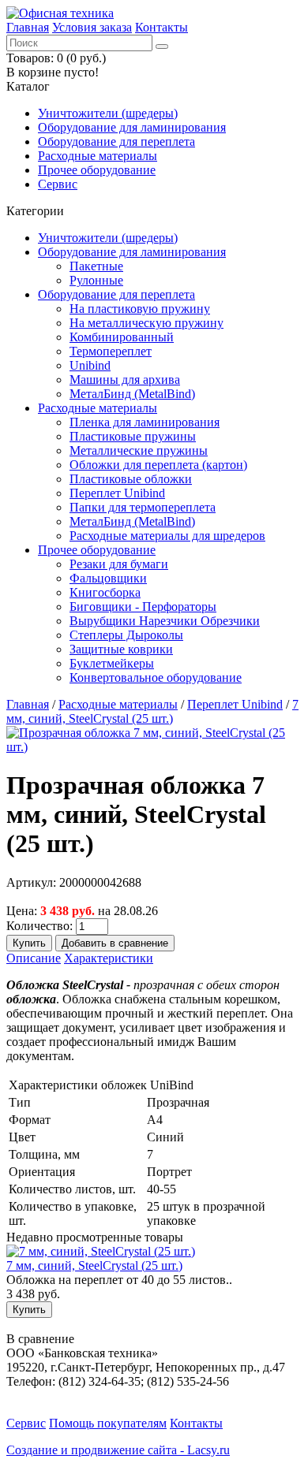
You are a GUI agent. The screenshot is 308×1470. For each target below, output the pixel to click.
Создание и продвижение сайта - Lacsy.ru (118, 1450)
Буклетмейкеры (111, 663)
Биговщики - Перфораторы (142, 606)
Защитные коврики (121, 649)
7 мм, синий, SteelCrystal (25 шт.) (152, 711)
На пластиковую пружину (139, 308)
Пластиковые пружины (132, 436)
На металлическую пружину (146, 322)
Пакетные (96, 266)
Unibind (90, 365)
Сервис (57, 184)
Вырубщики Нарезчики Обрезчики (164, 620)
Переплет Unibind (117, 493)
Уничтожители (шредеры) (108, 113)
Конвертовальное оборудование (155, 677)
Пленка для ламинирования (144, 422)
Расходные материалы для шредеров (167, 535)
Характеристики (108, 958)
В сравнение (40, 1338)
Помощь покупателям (108, 1423)
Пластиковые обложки (130, 479)
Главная (27, 27)
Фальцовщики (108, 578)
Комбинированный (121, 337)
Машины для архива (124, 379)
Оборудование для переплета (116, 141)
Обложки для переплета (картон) (158, 464)
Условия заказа (92, 27)
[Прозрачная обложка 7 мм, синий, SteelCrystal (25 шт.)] (154, 747)
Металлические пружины (138, 450)
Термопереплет (110, 351)
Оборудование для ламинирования (132, 127)
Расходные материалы (97, 155)
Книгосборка (105, 592)
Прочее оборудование (97, 170)
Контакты (161, 27)
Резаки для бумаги (118, 564)
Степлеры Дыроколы (126, 635)
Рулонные (96, 280)
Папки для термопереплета (142, 507)
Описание (33, 958)
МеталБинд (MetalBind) (132, 393)
